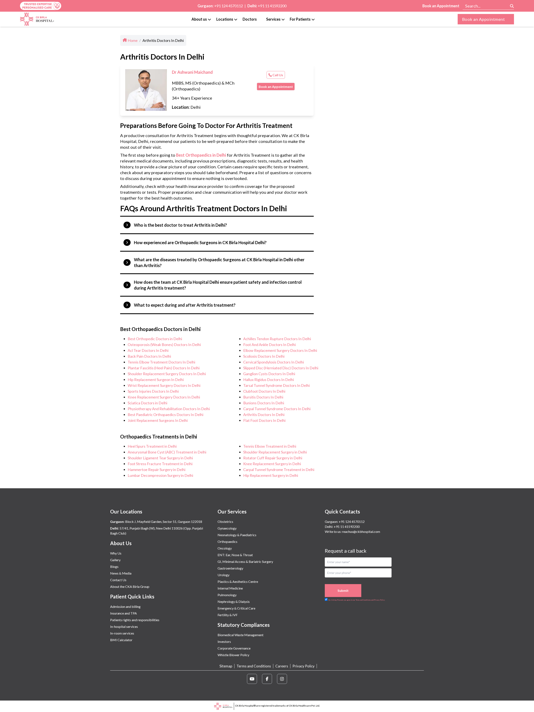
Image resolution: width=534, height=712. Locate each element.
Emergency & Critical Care (236, 608)
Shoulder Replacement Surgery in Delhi (275, 452)
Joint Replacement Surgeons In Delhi (158, 420)
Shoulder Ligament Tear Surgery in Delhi (160, 458)
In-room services (122, 633)
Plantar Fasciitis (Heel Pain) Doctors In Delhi (164, 368)
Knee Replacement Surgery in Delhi (272, 463)
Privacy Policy (303, 666)
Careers (281, 666)
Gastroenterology (230, 568)
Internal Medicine (230, 588)
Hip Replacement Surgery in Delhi (270, 475)
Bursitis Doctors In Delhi (263, 397)
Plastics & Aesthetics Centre (238, 581)
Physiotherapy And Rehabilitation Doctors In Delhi (169, 408)
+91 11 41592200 (272, 6)
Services (273, 19)
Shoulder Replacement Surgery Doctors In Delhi (167, 373)
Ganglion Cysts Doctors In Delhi (269, 373)
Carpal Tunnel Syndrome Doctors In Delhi (277, 408)
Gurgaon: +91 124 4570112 (345, 521)
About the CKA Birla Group (129, 586)
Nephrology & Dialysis (234, 601)
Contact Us (118, 580)
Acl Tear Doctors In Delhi (148, 350)
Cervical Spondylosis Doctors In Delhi (273, 362)
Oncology (225, 548)
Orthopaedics (227, 541)
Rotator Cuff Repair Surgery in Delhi (272, 458)
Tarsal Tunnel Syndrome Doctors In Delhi (276, 385)
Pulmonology (227, 595)
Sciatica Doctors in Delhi (147, 403)
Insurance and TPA (123, 613)
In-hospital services (124, 626)
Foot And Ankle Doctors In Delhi (269, 344)
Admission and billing (125, 606)
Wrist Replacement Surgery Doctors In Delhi (164, 385)
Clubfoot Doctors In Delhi (264, 391)
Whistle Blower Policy (233, 655)
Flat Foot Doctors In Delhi (264, 420)
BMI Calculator (121, 640)
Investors (224, 641)
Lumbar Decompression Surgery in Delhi (160, 475)
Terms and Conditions (254, 666)
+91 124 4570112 (228, 6)
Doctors (250, 19)
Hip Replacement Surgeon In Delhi (156, 379)
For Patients (300, 19)
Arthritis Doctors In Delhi (264, 414)
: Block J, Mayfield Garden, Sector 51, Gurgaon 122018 (156, 521)
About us (199, 19)
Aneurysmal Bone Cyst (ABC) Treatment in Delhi (167, 452)
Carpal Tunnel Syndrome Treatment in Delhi (278, 469)
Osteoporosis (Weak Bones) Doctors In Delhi (164, 344)
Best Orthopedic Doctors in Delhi (155, 338)
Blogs (114, 566)
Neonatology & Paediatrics (237, 535)
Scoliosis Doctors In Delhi (264, 356)
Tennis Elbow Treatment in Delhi (269, 446)
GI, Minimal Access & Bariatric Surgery (245, 561)
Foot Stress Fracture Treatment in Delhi (160, 463)
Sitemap (225, 666)
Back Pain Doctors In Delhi (149, 356)
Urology (223, 575)
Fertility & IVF (228, 615)
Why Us (115, 553)
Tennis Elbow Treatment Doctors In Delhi (161, 362)
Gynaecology (227, 528)
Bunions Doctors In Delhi (263, 403)
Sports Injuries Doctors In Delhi (153, 391)
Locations (224, 19)
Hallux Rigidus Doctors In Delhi (268, 379)
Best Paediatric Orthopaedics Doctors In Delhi (165, 414)
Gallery (115, 560)
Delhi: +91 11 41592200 (342, 526)
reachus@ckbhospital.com (360, 531)
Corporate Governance (234, 648)
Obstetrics (225, 521)
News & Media (120, 573)
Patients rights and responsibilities (134, 620)
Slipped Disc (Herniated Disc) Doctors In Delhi (280, 368)
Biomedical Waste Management (240, 635)
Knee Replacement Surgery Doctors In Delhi (164, 397)
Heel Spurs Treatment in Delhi (152, 446)
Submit (343, 590)
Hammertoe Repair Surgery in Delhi (156, 469)
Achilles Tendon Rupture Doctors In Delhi (277, 338)
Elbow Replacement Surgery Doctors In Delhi (280, 350)
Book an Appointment (440, 6)
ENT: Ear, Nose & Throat (235, 555)
